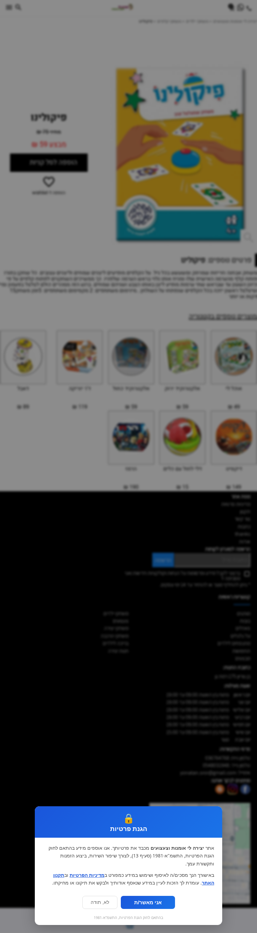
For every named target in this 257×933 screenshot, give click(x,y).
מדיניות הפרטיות (87, 875)
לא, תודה (100, 902)
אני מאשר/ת (148, 902)
